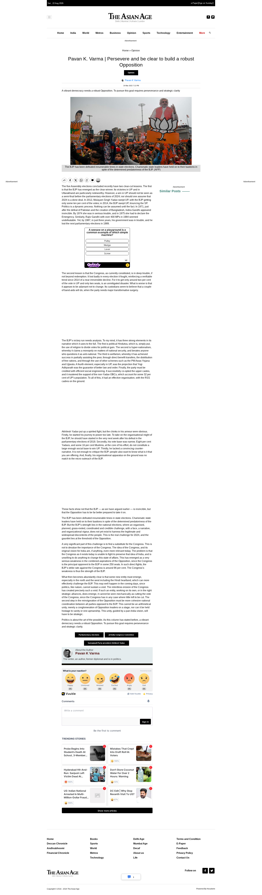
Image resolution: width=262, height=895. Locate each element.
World (85, 33)
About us (138, 853)
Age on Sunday (205, 3)
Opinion (131, 33)
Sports (146, 33)
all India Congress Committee (121, 635)
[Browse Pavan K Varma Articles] (67, 653)
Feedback (182, 848)
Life (135, 857)
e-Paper (194, 3)
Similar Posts (170, 191)
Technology (163, 33)
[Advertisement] (107, 315)
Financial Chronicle (58, 853)
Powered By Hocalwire (205, 889)
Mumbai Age (140, 843)
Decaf (136, 848)
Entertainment (185, 33)
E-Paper (181, 843)
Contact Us (182, 857)
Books (94, 839)
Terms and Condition (188, 839)
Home (60, 33)
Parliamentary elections (89, 635)
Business (115, 33)
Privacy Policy (184, 853)
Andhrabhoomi (55, 848)
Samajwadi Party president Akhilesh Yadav (106, 643)
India (73, 33)
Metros (99, 33)
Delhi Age (138, 839)
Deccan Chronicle (57, 843)
